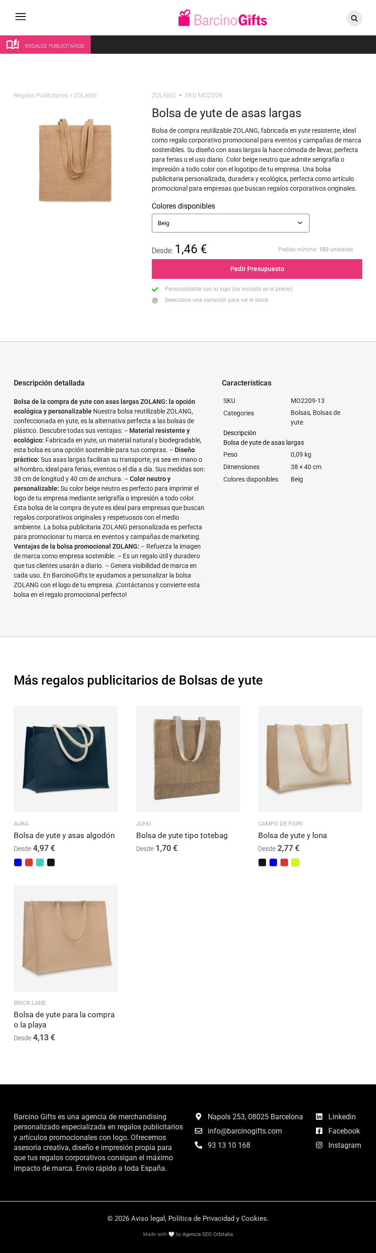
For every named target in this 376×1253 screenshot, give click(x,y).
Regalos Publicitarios (41, 95)
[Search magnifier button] (354, 18)
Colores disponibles (183, 206)
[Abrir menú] (21, 21)
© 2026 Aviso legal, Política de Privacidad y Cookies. (188, 1218)
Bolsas (300, 412)
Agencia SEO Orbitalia (207, 1234)
